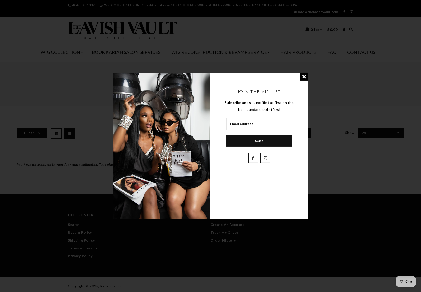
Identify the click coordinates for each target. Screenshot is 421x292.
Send (259, 141)
